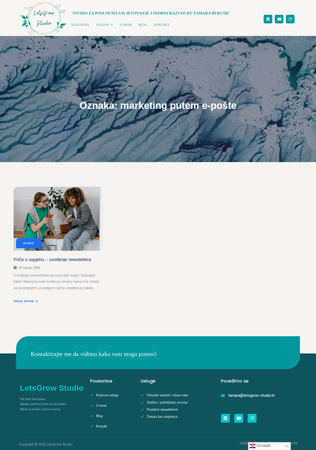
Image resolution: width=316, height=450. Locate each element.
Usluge (102, 25)
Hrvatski (263, 446)
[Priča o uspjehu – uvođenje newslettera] (58, 219)
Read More (26, 302)
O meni (126, 25)
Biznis (28, 243)
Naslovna (80, 25)
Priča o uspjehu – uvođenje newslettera (52, 259)
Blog (142, 25)
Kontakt (161, 25)
